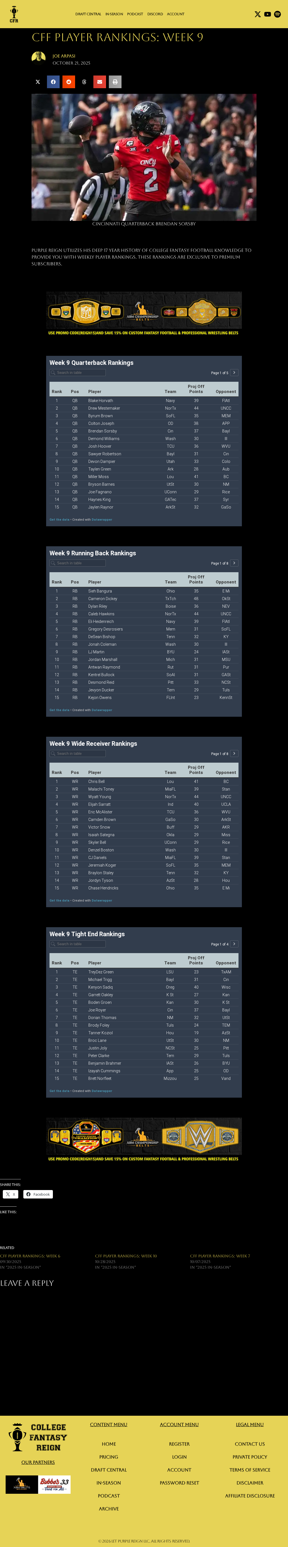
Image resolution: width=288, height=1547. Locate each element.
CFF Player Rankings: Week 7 (220, 1256)
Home (109, 1444)
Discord (155, 14)
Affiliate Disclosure (250, 1496)
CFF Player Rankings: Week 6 (30, 1256)
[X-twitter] (258, 14)
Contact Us (250, 1444)
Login (179, 1457)
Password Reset (179, 1483)
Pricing (108, 1457)
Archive (109, 1509)
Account (175, 14)
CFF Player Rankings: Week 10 (126, 1256)
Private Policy (250, 1457)
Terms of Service (250, 1470)
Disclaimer (250, 1483)
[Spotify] (277, 14)
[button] (38, 82)
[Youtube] (268, 14)
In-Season (114, 14)
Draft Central (88, 14)
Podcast (135, 14)
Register (179, 1444)
